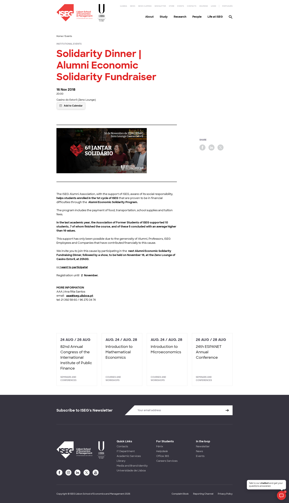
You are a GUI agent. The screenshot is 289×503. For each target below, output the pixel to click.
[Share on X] (221, 147)
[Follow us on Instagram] (68, 473)
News (132, 6)
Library (121, 460)
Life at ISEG (215, 17)
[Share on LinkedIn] (211, 147)
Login (213, 6)
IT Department (126, 451)
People (197, 17)
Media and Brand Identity (132, 465)
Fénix (159, 446)
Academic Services (129, 456)
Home (59, 36)
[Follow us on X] (87, 473)
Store (171, 6)
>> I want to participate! (72, 267)
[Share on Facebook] (202, 147)
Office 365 (162, 456)
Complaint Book (180, 493)
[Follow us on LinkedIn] (78, 473)
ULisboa (123, 6)
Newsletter (160, 6)
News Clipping (145, 6)
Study (164, 17)
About (149, 17)
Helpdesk (203, 6)
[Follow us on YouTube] (96, 473)
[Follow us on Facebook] (59, 473)
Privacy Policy (225, 493)
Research (180, 17)
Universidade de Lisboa (131, 470)
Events (180, 6)
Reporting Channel (203, 493)
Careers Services (166, 460)
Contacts (191, 6)
